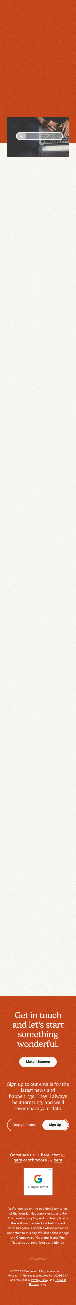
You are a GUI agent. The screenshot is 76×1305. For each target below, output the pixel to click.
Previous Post (20, 979)
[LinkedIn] (42, 990)
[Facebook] (34, 990)
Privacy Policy (39, 1280)
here (44, 19)
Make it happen (38, 1062)
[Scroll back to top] (9, 1294)
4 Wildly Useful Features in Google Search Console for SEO (32, 69)
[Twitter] (26, 990)
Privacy (12, 1275)
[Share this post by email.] (50, 990)
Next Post (58, 979)
